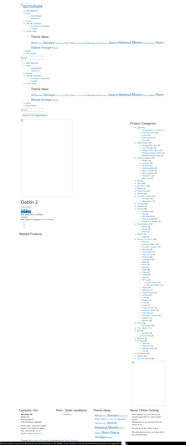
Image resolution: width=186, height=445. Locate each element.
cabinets (145, 295)
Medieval (125, 42)
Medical (113, 43)
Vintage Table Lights (150, 150)
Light (139, 127)
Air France (146, 325)
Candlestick (146, 259)
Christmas (141, 203)
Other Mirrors (152, 282)
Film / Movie (142, 328)
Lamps (145, 135)
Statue (35, 47)
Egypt (62, 43)
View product (26, 206)
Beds (144, 262)
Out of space (148, 42)
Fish (144, 351)
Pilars (144, 241)
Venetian (145, 165)
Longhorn (146, 163)
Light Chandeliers (144, 158)
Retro (160, 42)
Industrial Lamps (148, 132)
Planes (145, 229)
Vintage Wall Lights (149, 145)
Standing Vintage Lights (151, 153)
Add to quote (26, 212)
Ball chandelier (148, 173)
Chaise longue (148, 292)
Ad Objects (141, 353)
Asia (138, 330)
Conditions (67, 414)
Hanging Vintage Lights (151, 155)
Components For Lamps (152, 130)
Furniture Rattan (148, 244)
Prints (139, 323)
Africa (34, 43)
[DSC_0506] (46, 157)
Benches (145, 320)
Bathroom (146, 290)
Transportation (143, 224)
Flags (144, 236)
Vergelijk (24, 209)
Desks (144, 272)
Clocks (144, 305)
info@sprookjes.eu (33, 433)
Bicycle (145, 226)
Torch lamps (147, 137)
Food (144, 297)
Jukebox (140, 356)
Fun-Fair (82, 43)
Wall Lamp (146, 178)
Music (144, 264)
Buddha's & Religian (150, 221)
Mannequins (147, 216)
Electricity (146, 249)
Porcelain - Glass (144, 196)
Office (144, 287)
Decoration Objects (149, 315)
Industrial (140, 206)
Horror (99, 42)
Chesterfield (147, 252)
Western (55, 48)
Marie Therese (148, 170)
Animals (140, 340)
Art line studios (44, 440)
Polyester (146, 211)
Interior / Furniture (144, 239)
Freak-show (141, 191)
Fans (144, 302)
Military (140, 188)
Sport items (141, 186)
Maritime (105, 43)
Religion (145, 300)
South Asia (146, 335)
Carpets (145, 318)
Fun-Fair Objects (34, 115)
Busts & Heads (148, 219)
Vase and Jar (147, 254)
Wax (144, 213)
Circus (57, 43)
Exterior (140, 234)
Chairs (144, 269)
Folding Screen (148, 307)
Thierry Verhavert (71, 440)
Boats (144, 231)
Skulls (144, 343)
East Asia (146, 333)
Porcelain (146, 198)
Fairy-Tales (69, 42)
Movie (137, 42)
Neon (144, 140)
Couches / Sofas (148, 310)
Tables (144, 274)
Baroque (49, 42)
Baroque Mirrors (153, 285)
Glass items (146, 201)
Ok (123, 443)
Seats (144, 277)
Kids (138, 180)
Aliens (40, 43)
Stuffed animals (148, 348)
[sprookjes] (31, 5)
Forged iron (146, 175)
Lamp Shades (147, 147)
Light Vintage (142, 142)
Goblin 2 (44, 115)
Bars (144, 267)
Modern (145, 160)
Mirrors (145, 279)
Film (77, 43)
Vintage (46, 47)
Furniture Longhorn (150, 246)
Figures (140, 208)
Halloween (91, 42)
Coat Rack (146, 312)
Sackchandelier (148, 168)
